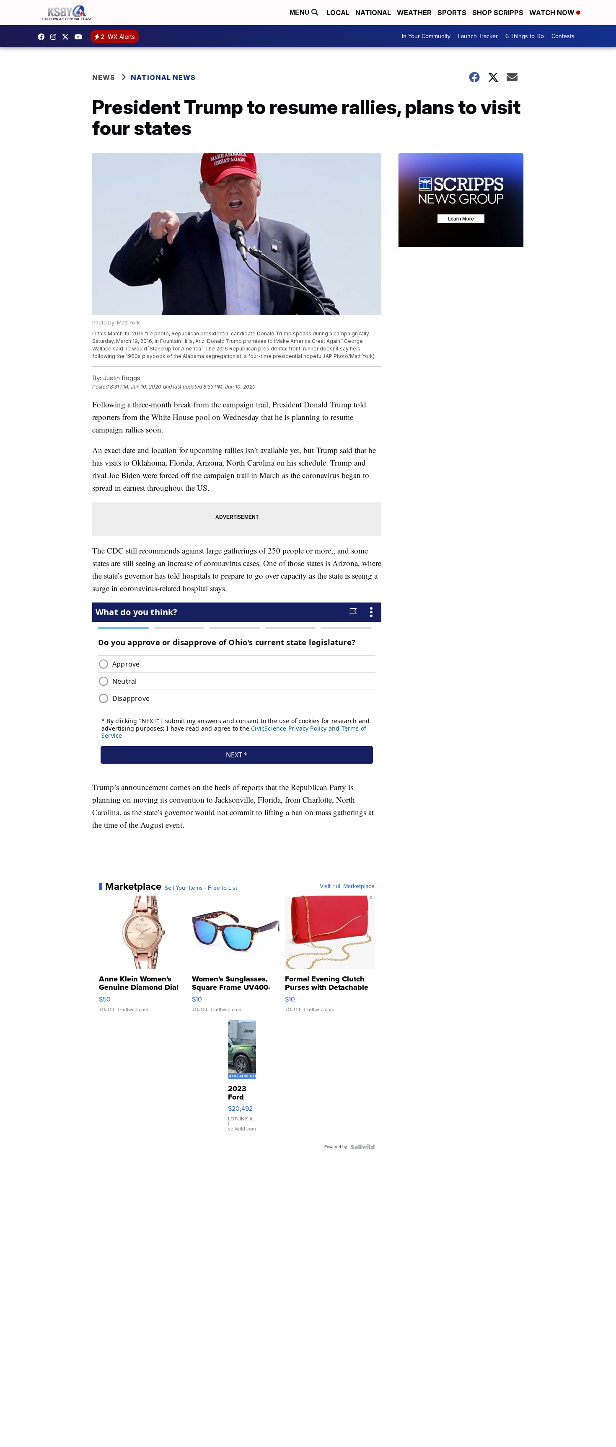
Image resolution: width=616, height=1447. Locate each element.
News (103, 77)
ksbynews (43, 36)
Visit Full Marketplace (347, 886)
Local (337, 12)
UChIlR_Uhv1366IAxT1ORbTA (80, 36)
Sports (451, 12)
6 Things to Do (524, 36)
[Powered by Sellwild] (362, 1147)
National (373, 12)
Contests (563, 36)
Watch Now (552, 12)
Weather (414, 12)
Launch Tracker (478, 36)
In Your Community (426, 36)
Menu (300, 12)
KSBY (67, 36)
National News (163, 77)
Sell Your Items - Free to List (201, 888)
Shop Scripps (497, 12)
